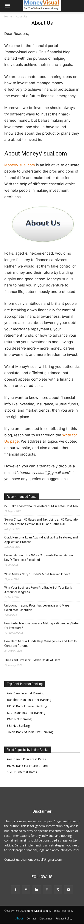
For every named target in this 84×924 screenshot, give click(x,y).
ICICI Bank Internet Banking (26, 713)
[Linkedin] (37, 889)
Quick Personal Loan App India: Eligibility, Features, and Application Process (41, 540)
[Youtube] (68, 889)
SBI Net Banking (18, 725)
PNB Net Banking (19, 719)
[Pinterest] (47, 889)
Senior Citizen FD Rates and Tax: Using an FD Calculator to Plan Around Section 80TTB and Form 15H (41, 522)
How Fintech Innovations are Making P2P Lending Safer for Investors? (41, 626)
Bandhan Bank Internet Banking (29, 700)
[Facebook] (15, 889)
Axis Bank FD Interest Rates (26, 759)
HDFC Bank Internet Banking (27, 706)
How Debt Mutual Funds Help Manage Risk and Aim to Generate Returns (40, 643)
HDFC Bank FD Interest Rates (27, 766)
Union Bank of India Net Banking (30, 732)
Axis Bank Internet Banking (25, 693)
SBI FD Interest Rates (22, 772)
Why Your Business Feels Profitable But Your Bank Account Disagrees (38, 590)
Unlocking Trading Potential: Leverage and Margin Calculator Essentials (37, 608)
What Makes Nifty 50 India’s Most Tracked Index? (37, 574)
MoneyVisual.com (19, 165)
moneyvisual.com (37, 911)
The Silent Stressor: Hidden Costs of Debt (32, 660)
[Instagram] (26, 889)
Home (8, 16)
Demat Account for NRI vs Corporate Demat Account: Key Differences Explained (40, 558)
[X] (58, 889)
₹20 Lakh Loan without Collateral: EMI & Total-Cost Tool (41, 506)
